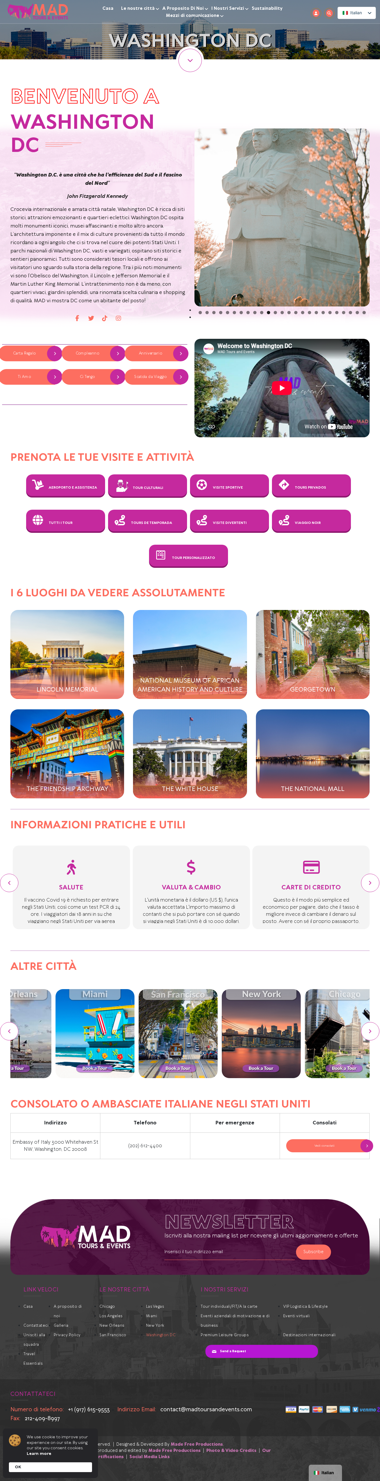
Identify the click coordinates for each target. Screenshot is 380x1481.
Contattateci (35, 1325)
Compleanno (87, 353)
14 (289, 312)
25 (364, 312)
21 (336, 312)
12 (275, 312)
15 (295, 312)
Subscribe (313, 1252)
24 (357, 312)
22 (343, 312)
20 (330, 312)
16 (302, 312)
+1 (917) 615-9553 (89, 1409)
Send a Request (233, 1351)
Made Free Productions (197, 1444)
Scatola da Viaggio (150, 376)
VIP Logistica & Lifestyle (305, 1306)
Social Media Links (149, 1457)
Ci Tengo (87, 376)
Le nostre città (138, 9)
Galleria (61, 1325)
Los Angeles (111, 1316)
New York (155, 1325)
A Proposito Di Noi (183, 9)
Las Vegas (155, 1306)
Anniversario (150, 353)
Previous (185, 217)
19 (323, 312)
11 (268, 312)
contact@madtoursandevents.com (206, 1409)
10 (261, 312)
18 (316, 312)
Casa (107, 9)
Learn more (39, 1453)
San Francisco (112, 1335)
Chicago (107, 1306)
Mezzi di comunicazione (192, 16)
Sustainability (267, 9)
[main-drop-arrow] (190, 60)
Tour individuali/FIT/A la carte (229, 1306)
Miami (151, 1316)
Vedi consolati (324, 1146)
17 (309, 312)
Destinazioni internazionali (309, 1335)
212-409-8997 (42, 1418)
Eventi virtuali (296, 1316)
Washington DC (161, 1335)
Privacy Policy (67, 1335)
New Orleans (111, 1325)
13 (282, 312)
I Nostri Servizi (227, 9)
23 (350, 312)
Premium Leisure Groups (224, 1335)
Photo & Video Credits (231, 1451)
